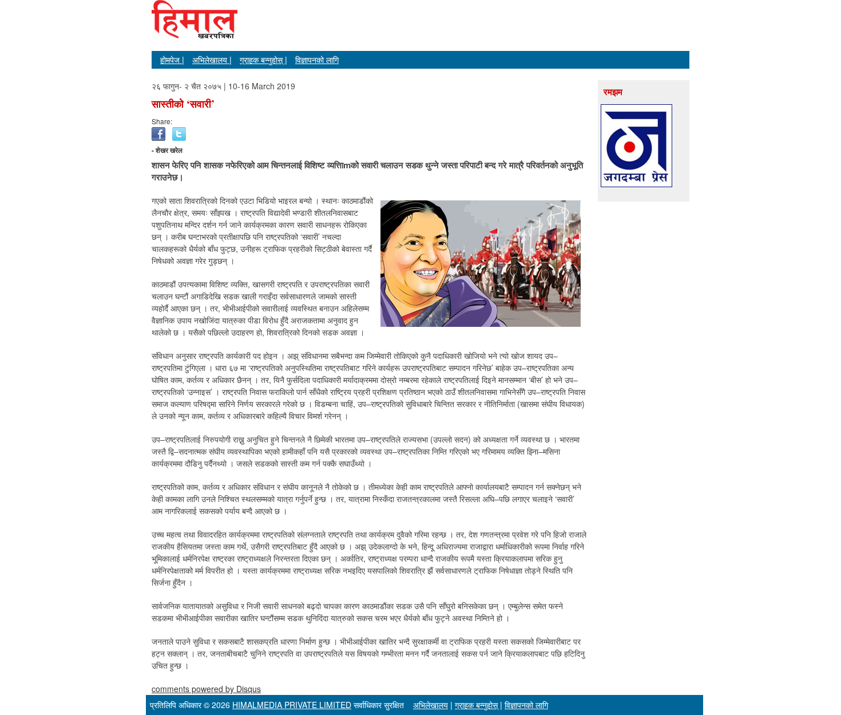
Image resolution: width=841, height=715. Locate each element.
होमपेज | (172, 59)
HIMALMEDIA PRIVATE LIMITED (291, 704)
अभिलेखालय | (212, 59)
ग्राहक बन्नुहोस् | (263, 59)
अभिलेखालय (430, 704)
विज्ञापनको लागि (317, 59)
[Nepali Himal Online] (194, 28)
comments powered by (206, 688)
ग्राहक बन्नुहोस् (476, 704)
